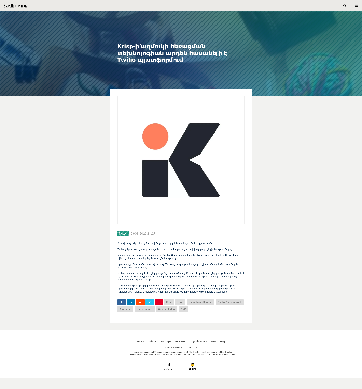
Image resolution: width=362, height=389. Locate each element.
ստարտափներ (144, 309)
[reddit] (140, 302)
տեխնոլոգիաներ (166, 309)
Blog (222, 341)
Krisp (169, 302)
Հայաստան (125, 309)
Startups (165, 341)
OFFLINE (180, 341)
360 (213, 341)
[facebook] (121, 302)
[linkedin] (131, 302)
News (123, 233)
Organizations (198, 341)
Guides (152, 341)
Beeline (228, 352)
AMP (183, 309)
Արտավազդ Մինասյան (200, 302)
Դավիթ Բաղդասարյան (229, 302)
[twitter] (149, 302)
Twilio (180, 302)
